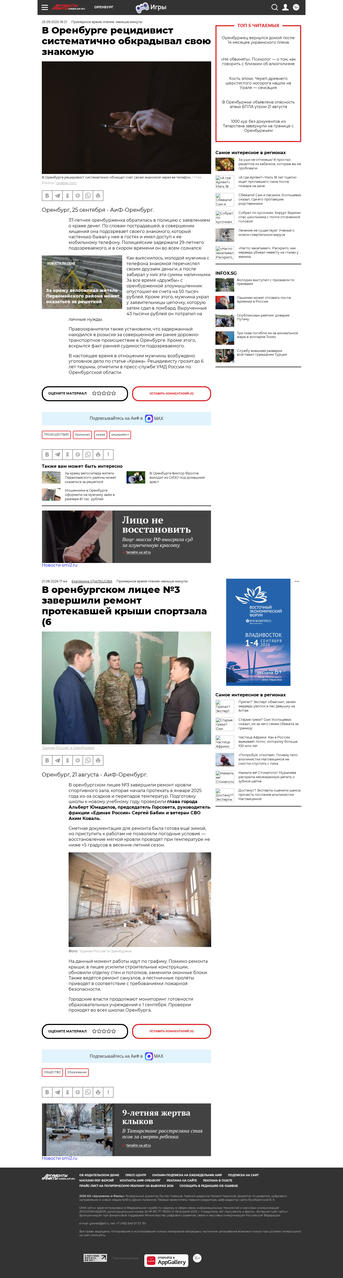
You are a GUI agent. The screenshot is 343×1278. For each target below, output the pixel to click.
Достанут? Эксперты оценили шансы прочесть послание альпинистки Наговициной (269, 794)
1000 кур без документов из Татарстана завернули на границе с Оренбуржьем (258, 126)
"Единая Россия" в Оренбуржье (68, 748)
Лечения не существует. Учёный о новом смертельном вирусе (266, 232)
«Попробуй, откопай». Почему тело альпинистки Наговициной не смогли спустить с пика (268, 759)
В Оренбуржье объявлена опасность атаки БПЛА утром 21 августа (258, 104)
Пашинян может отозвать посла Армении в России (264, 299)
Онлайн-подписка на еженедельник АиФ (187, 1175)
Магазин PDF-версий (96, 1180)
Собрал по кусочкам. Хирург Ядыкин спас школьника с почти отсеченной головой (269, 217)
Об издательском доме (99, 1175)
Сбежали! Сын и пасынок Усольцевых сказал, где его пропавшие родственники (269, 199)
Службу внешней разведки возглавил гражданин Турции (262, 352)
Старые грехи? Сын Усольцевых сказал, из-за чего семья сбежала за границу (268, 724)
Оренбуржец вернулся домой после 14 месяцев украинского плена (258, 40)
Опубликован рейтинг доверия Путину (263, 317)
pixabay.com (66, 183)
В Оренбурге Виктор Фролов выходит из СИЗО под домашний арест (177, 477)
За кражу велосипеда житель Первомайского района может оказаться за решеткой (90, 477)
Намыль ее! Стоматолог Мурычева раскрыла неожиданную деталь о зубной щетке (267, 777)
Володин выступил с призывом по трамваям (265, 282)
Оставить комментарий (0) (172, 393)
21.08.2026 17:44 (54, 581)
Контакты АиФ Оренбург (140, 1180)
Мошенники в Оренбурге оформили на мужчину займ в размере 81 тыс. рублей (90, 494)
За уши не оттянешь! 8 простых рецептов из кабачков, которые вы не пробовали (269, 164)
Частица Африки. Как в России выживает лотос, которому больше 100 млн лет (267, 741)
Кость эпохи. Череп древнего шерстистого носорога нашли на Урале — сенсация (258, 83)
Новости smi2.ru (59, 565)
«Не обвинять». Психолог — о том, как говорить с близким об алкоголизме (258, 61)
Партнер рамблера (125, 1258)
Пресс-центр (135, 1175)
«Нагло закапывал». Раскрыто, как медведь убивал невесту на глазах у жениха (268, 252)
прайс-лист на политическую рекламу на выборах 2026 (126, 1186)
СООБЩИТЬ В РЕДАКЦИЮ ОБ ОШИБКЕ (209, 1186)
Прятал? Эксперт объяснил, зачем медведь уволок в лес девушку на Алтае (267, 706)
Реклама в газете (217, 1180)
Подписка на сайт (243, 1175)
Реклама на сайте (182, 1180)
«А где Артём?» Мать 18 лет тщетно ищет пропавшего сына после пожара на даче (267, 181)
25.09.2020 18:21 (54, 22)
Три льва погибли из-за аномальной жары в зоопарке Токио (267, 335)
